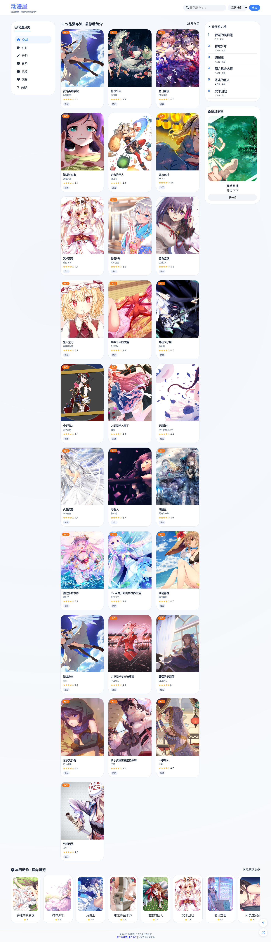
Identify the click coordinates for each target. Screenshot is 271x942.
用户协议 (132, 937)
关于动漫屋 (122, 937)
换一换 (232, 197)
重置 (254, 7)
